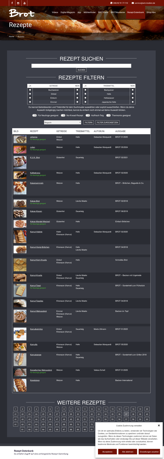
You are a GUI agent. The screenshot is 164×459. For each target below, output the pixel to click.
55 (112, 419)
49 (71, 419)
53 (99, 419)
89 (78, 429)
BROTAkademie (118, 12)
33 (99, 414)
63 (29, 424)
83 (36, 429)
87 (64, 429)
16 (119, 409)
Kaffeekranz (35, 172)
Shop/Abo (151, 12)
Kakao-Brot (35, 201)
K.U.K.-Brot (35, 157)
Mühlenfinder (90, 12)
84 (43, 429)
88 (71, 429)
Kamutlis (33, 344)
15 (112, 409)
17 (126, 409)
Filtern (88, 122)
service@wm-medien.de (145, 3)
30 (78, 414)
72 (92, 424)
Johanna (33, 136)
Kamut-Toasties (36, 300)
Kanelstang (34, 380)
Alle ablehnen (127, 451)
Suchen (81, 70)
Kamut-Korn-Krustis (38, 259)
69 (71, 424)
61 (16, 424)
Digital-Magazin (68, 12)
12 (92, 409)
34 (106, 414)
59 (140, 419)
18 (133, 409)
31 (85, 414)
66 (50, 424)
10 (78, 409)
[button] (159, 425)
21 (16, 414)
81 (23, 429)
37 (126, 414)
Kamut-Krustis (36, 275)
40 (147, 414)
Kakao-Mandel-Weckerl (40, 221)
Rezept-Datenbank (135, 12)
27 (57, 414)
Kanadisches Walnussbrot (41, 370)
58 (133, 419)
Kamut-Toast (35, 285)
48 (64, 419)
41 (16, 419)
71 (85, 424)
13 (99, 409)
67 (57, 424)
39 (140, 414)
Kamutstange (35, 354)
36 (119, 414)
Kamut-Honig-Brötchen (39, 247)
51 (85, 419)
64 (36, 424)
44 (36, 419)
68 (64, 424)
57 (126, 419)
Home (11, 36)
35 (112, 414)
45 (43, 419)
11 (85, 409)
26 (50, 414)
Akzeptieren (107, 451)
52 (92, 419)
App (79, 12)
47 (57, 419)
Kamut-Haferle (36, 231)
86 (57, 429)
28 (64, 414)
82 (29, 429)
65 (43, 424)
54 (106, 419)
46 (50, 419)
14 (106, 409)
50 (78, 419)
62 (23, 424)
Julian (32, 147)
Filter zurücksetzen (107, 122)
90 (85, 429)
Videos (55, 12)
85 (50, 429)
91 (92, 429)
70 (78, 424)
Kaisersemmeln (36, 183)
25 (43, 414)
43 (29, 419)
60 (147, 419)
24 (36, 414)
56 (119, 419)
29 (71, 414)
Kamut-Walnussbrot (38, 311)
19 (140, 409)
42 (23, 419)
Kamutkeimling (36, 329)
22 (23, 414)
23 (29, 414)
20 (147, 409)
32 (92, 414)
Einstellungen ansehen (149, 451)
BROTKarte (103, 12)
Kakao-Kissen (36, 211)
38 (133, 414)
